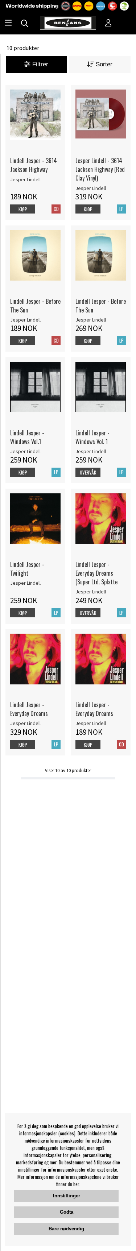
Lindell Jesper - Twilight (27, 568)
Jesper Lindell (25, 179)
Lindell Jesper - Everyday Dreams (29, 709)
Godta (66, 1212)
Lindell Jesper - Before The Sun (35, 305)
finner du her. (68, 1184)
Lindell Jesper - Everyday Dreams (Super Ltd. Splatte (96, 573)
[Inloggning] (108, 23)
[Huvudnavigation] (8, 23)
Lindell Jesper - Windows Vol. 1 (92, 437)
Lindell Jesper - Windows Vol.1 (27, 437)
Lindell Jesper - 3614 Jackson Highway (33, 165)
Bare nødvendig (66, 1228)
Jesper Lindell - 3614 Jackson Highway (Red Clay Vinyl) (100, 169)
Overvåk (88, 472)
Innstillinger (66, 1195)
